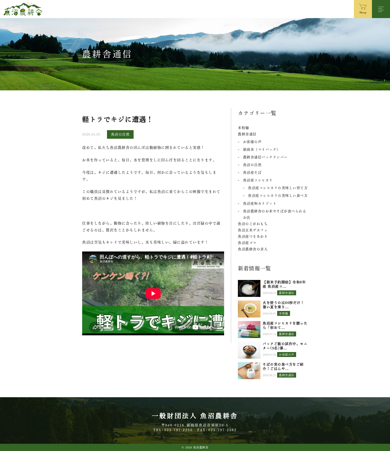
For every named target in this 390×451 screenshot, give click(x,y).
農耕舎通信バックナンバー (265, 157)
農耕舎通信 (247, 134)
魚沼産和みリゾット (260, 203)
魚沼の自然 (120, 134)
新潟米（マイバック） (261, 149)
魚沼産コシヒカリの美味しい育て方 (278, 188)
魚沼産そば (252, 172)
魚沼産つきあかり (253, 236)
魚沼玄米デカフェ (253, 230)
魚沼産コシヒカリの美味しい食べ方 (278, 195)
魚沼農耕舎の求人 (253, 249)
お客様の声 (252, 141)
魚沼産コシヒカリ (258, 180)
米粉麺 (243, 127)
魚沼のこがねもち (253, 224)
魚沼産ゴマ (247, 242)
